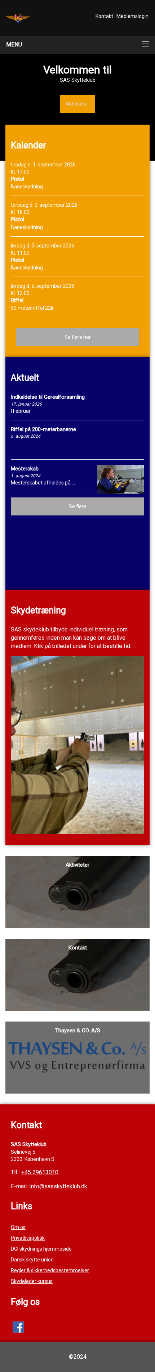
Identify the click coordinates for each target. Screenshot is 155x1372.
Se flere (78, 506)
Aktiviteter (77, 104)
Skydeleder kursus (32, 1281)
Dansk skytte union (32, 1259)
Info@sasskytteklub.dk (58, 1186)
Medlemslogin (132, 16)
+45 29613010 (39, 1172)
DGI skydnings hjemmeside (41, 1249)
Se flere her (78, 337)
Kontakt (104, 16)
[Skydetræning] (77, 744)
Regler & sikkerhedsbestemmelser (50, 1270)
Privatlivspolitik (28, 1238)
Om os (18, 1227)
